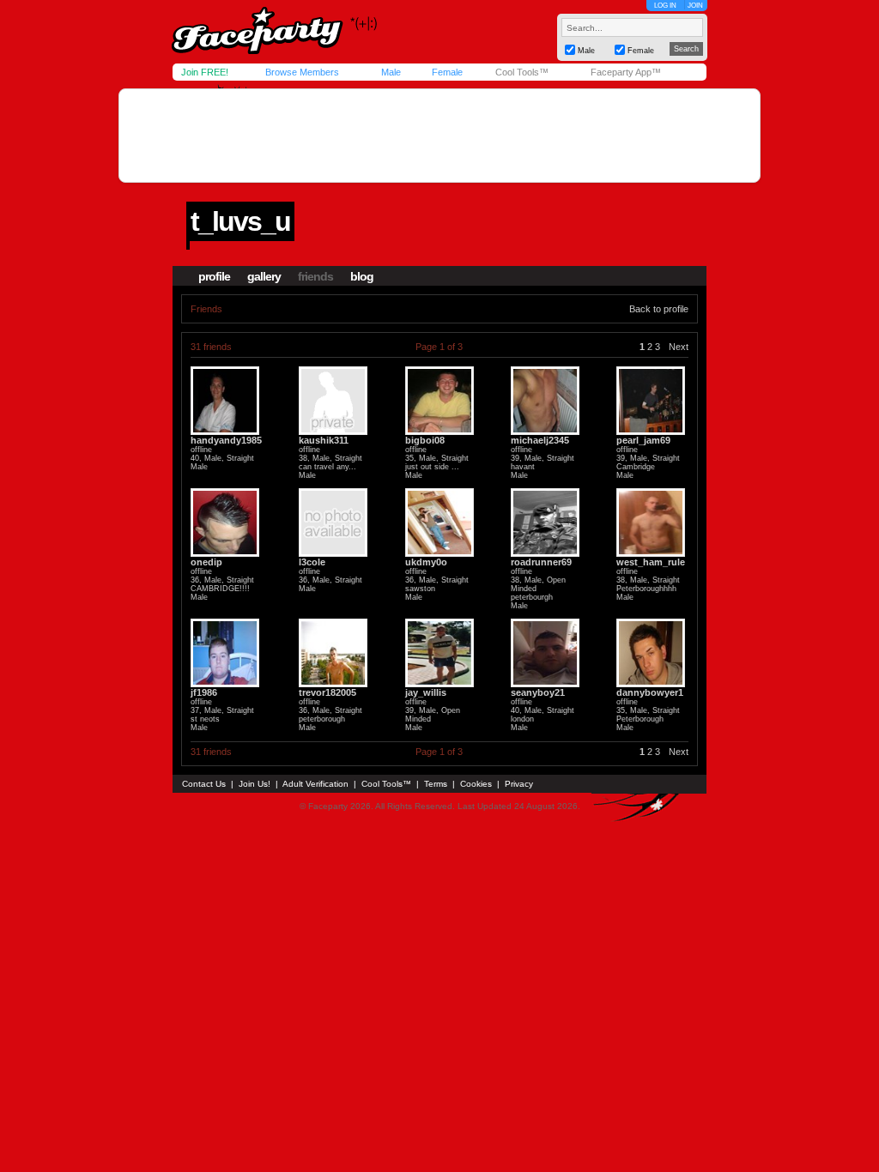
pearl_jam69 (643, 440)
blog (361, 276)
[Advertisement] (439, 135)
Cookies (476, 783)
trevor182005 (327, 692)
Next (678, 346)
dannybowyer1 (649, 692)
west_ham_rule (650, 562)
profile (214, 276)
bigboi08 (425, 440)
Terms (435, 783)
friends (315, 276)
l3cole (312, 562)
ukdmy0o (426, 562)
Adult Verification (315, 783)
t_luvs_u (240, 221)
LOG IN (665, 5)
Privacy (519, 783)
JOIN (695, 5)
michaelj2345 (540, 440)
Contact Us (204, 783)
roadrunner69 (541, 562)
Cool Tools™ (522, 72)
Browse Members (302, 72)
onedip (206, 562)
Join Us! (254, 783)
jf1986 (204, 692)
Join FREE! (204, 72)
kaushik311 (324, 440)
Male (391, 72)
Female (447, 72)
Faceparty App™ (626, 72)
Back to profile (658, 309)
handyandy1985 (226, 440)
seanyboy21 (538, 692)
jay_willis (425, 692)
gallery (264, 276)
